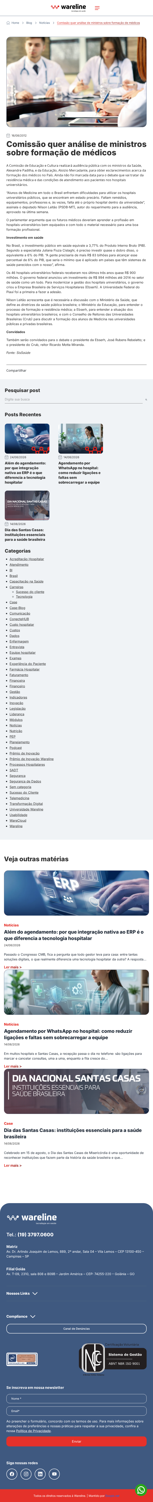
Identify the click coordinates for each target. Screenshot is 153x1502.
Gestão (15, 692)
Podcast (16, 748)
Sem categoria (20, 787)
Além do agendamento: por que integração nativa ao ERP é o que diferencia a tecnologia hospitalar (25, 472)
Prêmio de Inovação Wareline (32, 759)
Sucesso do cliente (30, 592)
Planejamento (20, 742)
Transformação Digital (26, 804)
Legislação (18, 709)
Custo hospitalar (22, 625)
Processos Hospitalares (27, 764)
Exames (15, 658)
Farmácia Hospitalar (25, 669)
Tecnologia (24, 597)
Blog (29, 22)
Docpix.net (112, 1495)
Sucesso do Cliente (24, 792)
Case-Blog (17, 608)
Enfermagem (19, 641)
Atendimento (19, 565)
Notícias (44, 22)
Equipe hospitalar (23, 653)
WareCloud (18, 820)
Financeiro (17, 686)
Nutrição (16, 731)
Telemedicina (19, 798)
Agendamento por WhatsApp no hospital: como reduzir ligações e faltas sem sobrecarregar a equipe (79, 472)
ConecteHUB (19, 619)
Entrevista (17, 647)
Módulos (16, 720)
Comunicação (20, 613)
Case (13, 602)
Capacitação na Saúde (26, 581)
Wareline (16, 826)
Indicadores (18, 697)
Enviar (76, 1441)
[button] (76, 1293)
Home (15, 22)
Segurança (18, 776)
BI (11, 570)
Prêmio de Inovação (25, 753)
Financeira (17, 681)
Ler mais (13, 967)
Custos (15, 630)
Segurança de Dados (25, 781)
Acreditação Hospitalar (27, 559)
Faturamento (19, 675)
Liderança (17, 714)
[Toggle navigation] (97, 8)
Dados (14, 636)
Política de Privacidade (33, 1431)
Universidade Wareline (26, 809)
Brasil (14, 576)
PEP (13, 737)
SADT (14, 770)
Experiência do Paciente (28, 664)
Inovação (16, 703)
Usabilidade (18, 815)
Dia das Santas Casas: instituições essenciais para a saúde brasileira (25, 535)
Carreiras (16, 587)
